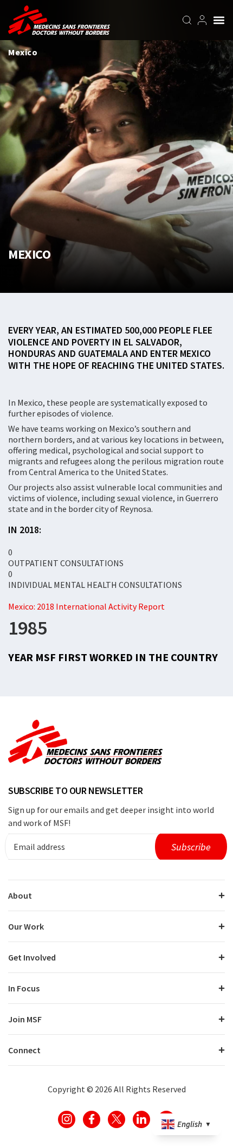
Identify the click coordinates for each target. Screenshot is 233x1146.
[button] (219, 20)
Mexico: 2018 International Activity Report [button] (86, 606)
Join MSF (25, 1019)
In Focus (24, 988)
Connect (24, 1050)
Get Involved (32, 957)
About (20, 895)
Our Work (26, 926)
